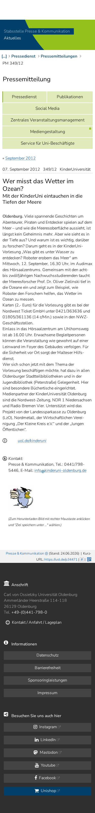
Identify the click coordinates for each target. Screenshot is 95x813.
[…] (4, 56)
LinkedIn (48, 740)
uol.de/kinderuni (32, 440)
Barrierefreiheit (48, 668)
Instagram (47, 727)
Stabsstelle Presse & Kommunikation (37, 31)
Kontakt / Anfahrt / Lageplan (37, 622)
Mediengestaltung (47, 132)
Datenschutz (47, 655)
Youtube (47, 765)
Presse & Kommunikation (25, 553)
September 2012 (20, 158)
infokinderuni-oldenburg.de (60, 470)
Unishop (48, 791)
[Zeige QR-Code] (88, 559)
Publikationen (70, 97)
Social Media (47, 108)
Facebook (47, 778)
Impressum (47, 693)
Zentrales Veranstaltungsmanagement (48, 120)
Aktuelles (12, 38)
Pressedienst (24, 97)
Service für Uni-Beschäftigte (47, 143)
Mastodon (48, 752)
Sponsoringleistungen (47, 680)
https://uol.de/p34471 (61, 559)
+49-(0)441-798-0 (29, 612)
